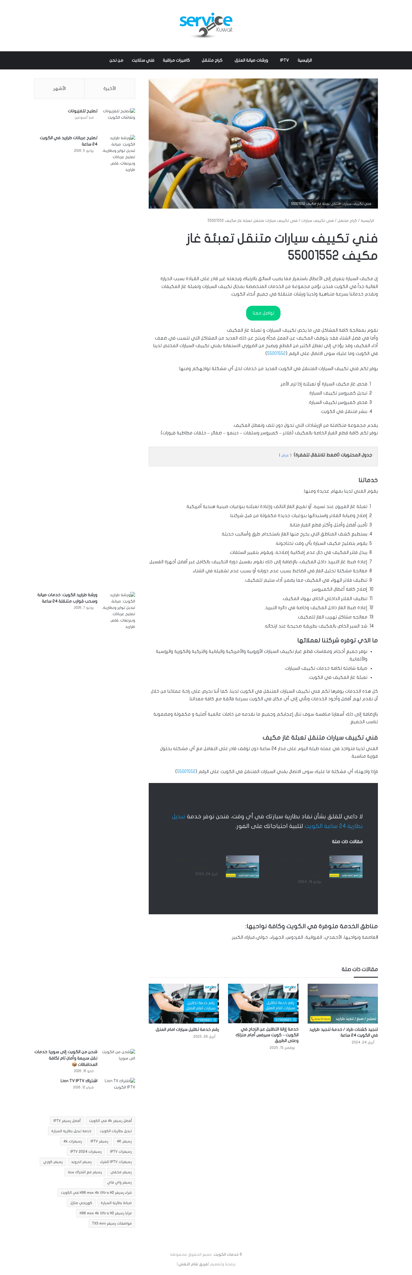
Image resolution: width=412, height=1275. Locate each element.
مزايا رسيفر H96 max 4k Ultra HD (106, 1213)
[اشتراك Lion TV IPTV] (118, 1089)
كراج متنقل (212, 60)
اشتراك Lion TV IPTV (79, 1080)
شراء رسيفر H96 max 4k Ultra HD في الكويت (96, 1192)
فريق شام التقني (193, 1264)
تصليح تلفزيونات (82, 111)
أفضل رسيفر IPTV (67, 1121)
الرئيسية (305, 60)
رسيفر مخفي (121, 1172)
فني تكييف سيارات (317, 221)
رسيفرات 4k (72, 1141)
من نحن (116, 60)
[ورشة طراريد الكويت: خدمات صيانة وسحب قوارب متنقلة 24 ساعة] (118, 818)
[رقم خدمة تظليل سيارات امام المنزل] (184, 1004)
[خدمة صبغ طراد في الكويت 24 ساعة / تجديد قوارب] (242, 866)
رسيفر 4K (124, 1141)
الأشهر (59, 88)
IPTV (284, 60)
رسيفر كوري (53, 1162)
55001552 (276, 353)
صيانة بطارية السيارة (116, 1203)
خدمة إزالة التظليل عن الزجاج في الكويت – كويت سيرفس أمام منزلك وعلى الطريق (267, 1035)
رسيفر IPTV (99, 1141)
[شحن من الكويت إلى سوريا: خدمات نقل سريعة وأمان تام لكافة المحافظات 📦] (118, 1060)
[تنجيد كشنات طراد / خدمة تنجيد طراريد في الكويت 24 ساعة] (343, 1004)
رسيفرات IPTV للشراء (116, 1162)
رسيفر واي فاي (119, 1182)
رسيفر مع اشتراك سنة (85, 1172)
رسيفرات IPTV (121, 1151)
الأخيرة (109, 88)
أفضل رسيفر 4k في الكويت (110, 1121)
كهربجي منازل (81, 1203)
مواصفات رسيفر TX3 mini (112, 1223)
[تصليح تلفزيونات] (118, 119)
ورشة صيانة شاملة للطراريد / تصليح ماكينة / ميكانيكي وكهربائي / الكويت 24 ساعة (299, 867)
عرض (285, 455)
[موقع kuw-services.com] (206, 25)
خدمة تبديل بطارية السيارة (71, 1131)
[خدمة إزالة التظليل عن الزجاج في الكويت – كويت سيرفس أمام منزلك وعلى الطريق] (263, 1003)
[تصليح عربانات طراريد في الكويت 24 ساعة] (118, 361)
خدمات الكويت (226, 1254)
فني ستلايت (143, 60)
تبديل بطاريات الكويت (116, 1131)
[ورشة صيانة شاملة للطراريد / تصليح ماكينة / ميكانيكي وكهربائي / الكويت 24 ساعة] (346, 866)
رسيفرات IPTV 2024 (86, 1151)
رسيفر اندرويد (81, 1162)
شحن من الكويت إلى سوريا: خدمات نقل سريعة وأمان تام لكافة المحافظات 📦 (65, 1058)
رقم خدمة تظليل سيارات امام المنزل (187, 1029)
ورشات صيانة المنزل (251, 60)
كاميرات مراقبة (176, 60)
